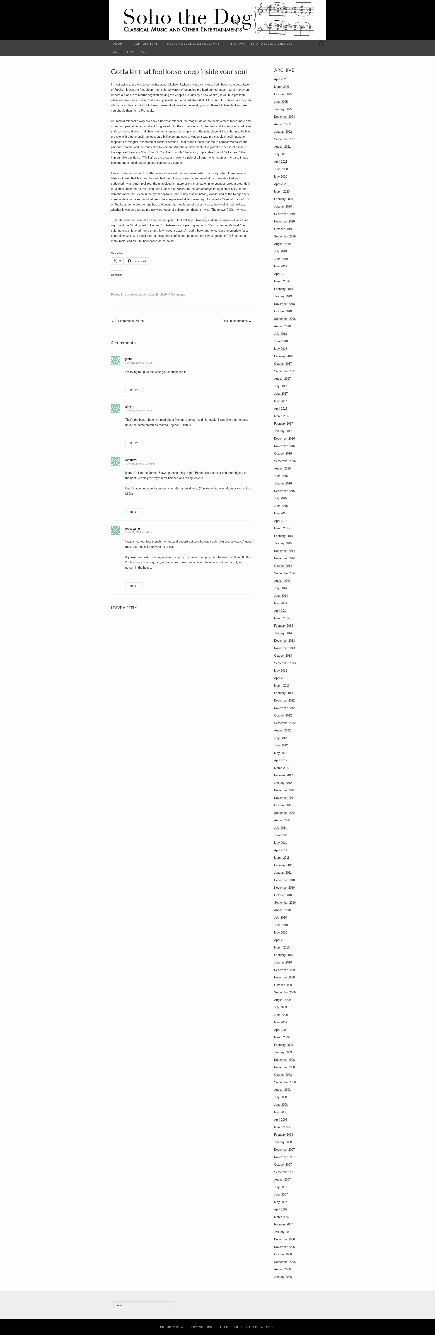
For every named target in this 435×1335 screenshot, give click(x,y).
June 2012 (281, 745)
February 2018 (283, 356)
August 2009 (282, 1000)
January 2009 (283, 1052)
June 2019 (281, 259)
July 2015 (280, 498)
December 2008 (284, 1059)
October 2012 (283, 715)
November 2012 (284, 708)
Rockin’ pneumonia (237, 321)
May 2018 (280, 348)
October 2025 (283, 94)
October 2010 (283, 895)
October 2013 (283, 655)
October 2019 (283, 229)
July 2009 (280, 1007)
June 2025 (281, 101)
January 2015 (283, 543)
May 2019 (280, 266)
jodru (128, 359)
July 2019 (280, 251)
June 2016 (281, 476)
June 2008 (281, 1104)
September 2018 (285, 318)
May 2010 (280, 932)
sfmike (129, 406)
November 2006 (284, 1247)
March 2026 (282, 86)
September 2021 (285, 139)
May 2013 (280, 670)
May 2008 (280, 1112)
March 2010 (282, 947)
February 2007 (283, 1224)
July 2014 (280, 588)
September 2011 (284, 812)
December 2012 (284, 700)
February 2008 (283, 1134)
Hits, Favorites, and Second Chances (260, 43)
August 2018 (282, 326)
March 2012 (282, 768)
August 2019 (282, 244)
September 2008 (285, 1082)
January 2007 (283, 1232)
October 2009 (283, 985)
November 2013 (284, 648)
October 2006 (283, 1254)
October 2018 (283, 311)
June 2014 (281, 595)
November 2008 (284, 1067)
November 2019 (284, 221)
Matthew (130, 460)
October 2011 (283, 805)
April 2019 (280, 274)
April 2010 (280, 940)
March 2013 (282, 685)
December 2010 (284, 880)
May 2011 (280, 842)
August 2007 (282, 1179)
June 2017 (281, 393)
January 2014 (283, 633)
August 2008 (282, 1089)
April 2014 (280, 610)
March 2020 (282, 191)
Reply (134, 390)
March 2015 (282, 528)
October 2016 (283, 453)
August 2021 (282, 146)
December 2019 (284, 214)
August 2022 (282, 124)
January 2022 (283, 131)
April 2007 (280, 1209)
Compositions (145, 43)
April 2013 (280, 678)
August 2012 (282, 730)
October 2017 (283, 363)
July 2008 (280, 1097)
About (118, 43)
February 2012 (283, 775)
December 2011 (284, 790)
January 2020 (283, 206)
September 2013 (285, 663)
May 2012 (280, 753)
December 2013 (284, 640)
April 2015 (280, 521)
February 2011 (283, 865)
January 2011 (283, 872)
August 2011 (282, 820)
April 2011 (280, 850)
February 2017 (283, 423)
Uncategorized (133, 294)
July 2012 (280, 738)
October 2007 (283, 1164)
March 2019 (282, 281)
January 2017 (283, 431)
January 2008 (283, 1142)
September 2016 (285, 461)
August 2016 (282, 468)
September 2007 (285, 1172)
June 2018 (281, 341)
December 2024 (284, 116)
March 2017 (282, 416)
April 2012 (280, 760)
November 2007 (284, 1157)
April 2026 (280, 79)
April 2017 (280, 408)
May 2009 (280, 1022)
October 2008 (283, 1074)
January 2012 (283, 783)
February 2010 (283, 955)
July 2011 (280, 827)
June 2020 (281, 169)
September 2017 (285, 371)
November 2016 (284, 446)
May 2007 (280, 1202)
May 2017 (280, 401)
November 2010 (284, 887)
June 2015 (281, 506)
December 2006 (284, 1239)
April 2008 (280, 1119)
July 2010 (280, 917)
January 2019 (283, 296)
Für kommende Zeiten (127, 321)
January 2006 (283, 1277)
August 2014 (282, 580)
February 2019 (283, 289)
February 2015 (283, 536)
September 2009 (285, 992)
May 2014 (280, 603)
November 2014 (284, 558)
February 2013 (283, 693)
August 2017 (282, 378)
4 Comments (177, 294)
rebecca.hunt (133, 528)
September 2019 (285, 236)
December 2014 (284, 551)
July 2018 (280, 333)
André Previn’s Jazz (130, 51)
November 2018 (284, 304)
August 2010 (282, 910)
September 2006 (285, 1262)
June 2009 (281, 1015)
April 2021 (280, 161)
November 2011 (284, 798)
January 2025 (283, 109)
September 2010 (285, 902)
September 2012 (285, 723)
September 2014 (285, 573)
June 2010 (281, 925)
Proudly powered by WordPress (189, 1327)
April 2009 (280, 1030)
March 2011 (281, 857)
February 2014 (283, 625)
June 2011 (281, 835)
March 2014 (282, 618)
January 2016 (283, 483)
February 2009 (283, 1044)
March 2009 (282, 1037)
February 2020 (283, 199)
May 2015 (280, 513)
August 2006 (282, 1269)
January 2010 (283, 962)
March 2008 (282, 1127)
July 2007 (280, 1187)
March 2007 (282, 1217)
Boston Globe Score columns (193, 43)
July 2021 (280, 154)
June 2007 (281, 1194)
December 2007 (284, 1149)
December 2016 (284, 438)
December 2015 (284, 491)
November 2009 (284, 977)
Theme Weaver (261, 1327)
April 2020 (280, 184)
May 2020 (280, 176)
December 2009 (284, 970)
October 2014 (283, 565)
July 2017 (280, 386)
